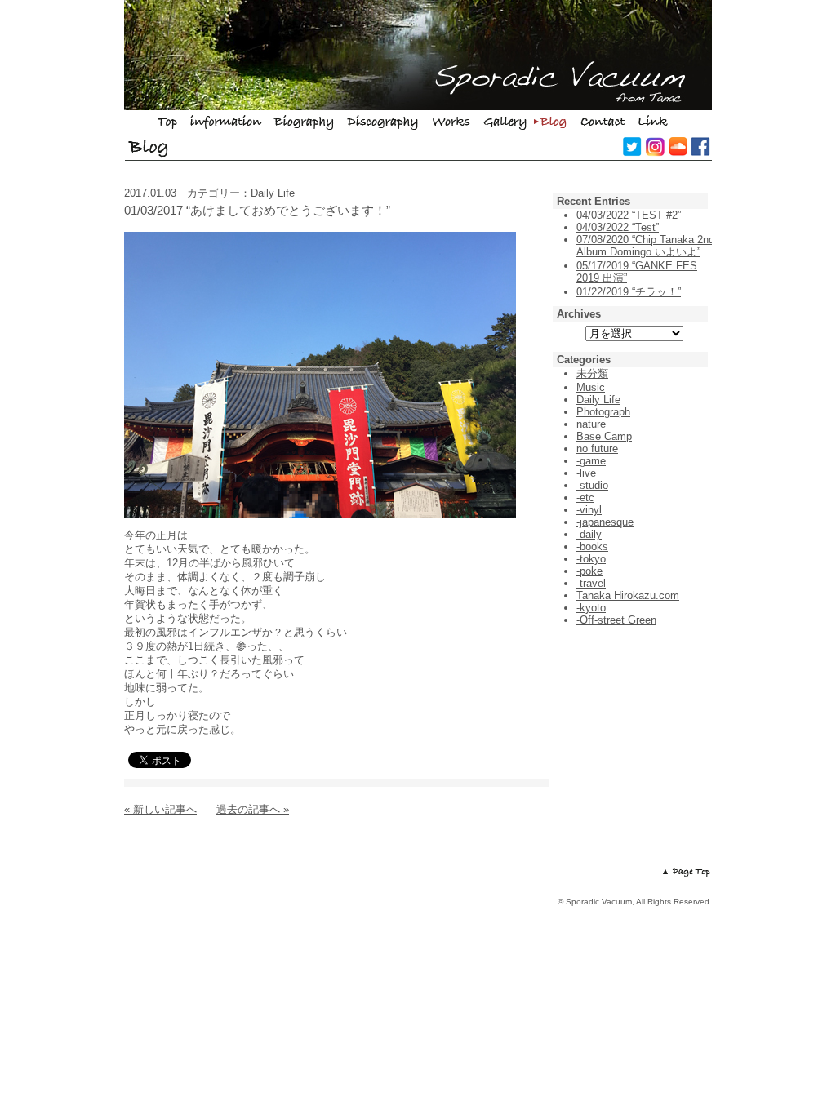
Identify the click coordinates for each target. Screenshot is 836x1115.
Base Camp (604, 436)
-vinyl (589, 510)
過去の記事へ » (252, 809)
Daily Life (273, 193)
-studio (592, 485)
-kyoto (591, 608)
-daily (589, 534)
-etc (585, 497)
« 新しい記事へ (160, 809)
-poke (589, 571)
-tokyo (591, 559)
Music (590, 387)
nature (591, 424)
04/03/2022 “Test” (617, 227)
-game (591, 461)
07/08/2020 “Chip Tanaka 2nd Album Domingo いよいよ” (645, 245)
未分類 (592, 373)
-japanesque (605, 522)
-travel (591, 583)
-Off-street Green (616, 620)
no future (597, 448)
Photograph (603, 412)
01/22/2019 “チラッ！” (628, 292)
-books (592, 546)
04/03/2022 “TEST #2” (628, 215)
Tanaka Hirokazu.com (627, 595)
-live (586, 473)
